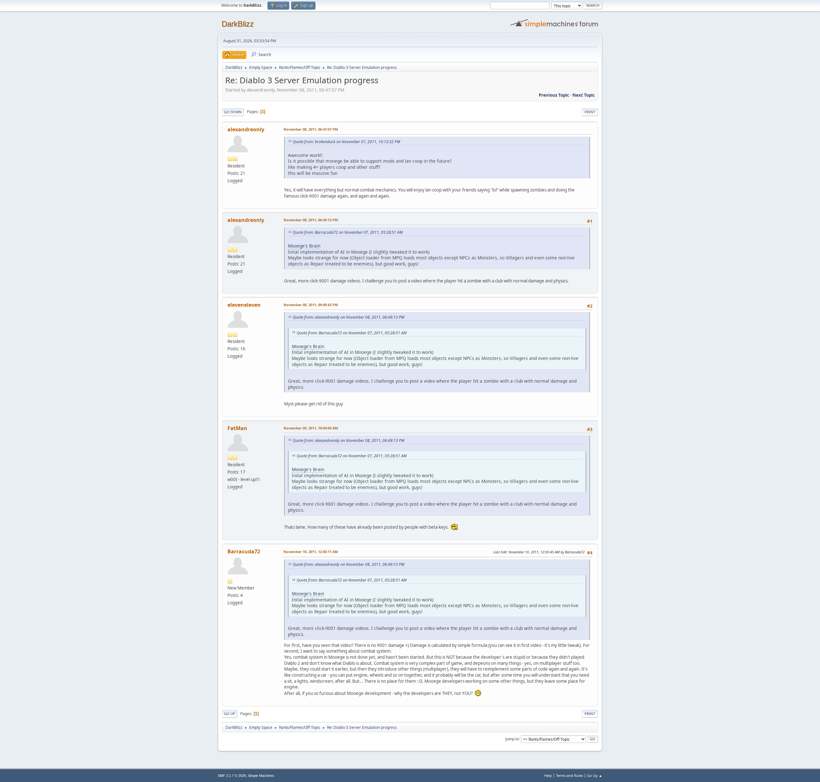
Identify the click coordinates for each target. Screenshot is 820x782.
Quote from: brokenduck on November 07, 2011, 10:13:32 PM (346, 141)
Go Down (233, 112)
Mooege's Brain (304, 246)
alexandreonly (245, 129)
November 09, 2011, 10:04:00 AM (310, 428)
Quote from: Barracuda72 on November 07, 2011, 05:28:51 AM (348, 232)
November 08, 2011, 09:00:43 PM (310, 304)
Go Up (229, 713)
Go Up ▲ (594, 775)
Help (548, 775)
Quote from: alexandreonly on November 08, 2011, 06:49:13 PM (348, 317)
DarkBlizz (238, 24)
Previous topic (554, 95)
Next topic (583, 95)
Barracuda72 (243, 551)
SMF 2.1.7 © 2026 (232, 776)
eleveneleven (244, 304)
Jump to (512, 738)
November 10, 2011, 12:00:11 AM (310, 551)
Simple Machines (261, 776)
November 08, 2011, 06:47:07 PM (310, 129)
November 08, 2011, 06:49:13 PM (310, 219)
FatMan (237, 428)
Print (590, 112)
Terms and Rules (569, 775)
